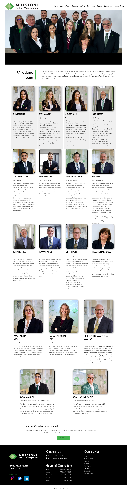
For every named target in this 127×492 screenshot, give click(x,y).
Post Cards (87, 466)
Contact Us (87, 471)
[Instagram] (13, 478)
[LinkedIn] (26, 478)
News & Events (88, 474)
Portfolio (86, 464)
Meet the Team (88, 459)
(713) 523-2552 (57, 455)
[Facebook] (19, 478)
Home (86, 456)
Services (86, 461)
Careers (86, 469)
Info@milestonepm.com (59, 458)
